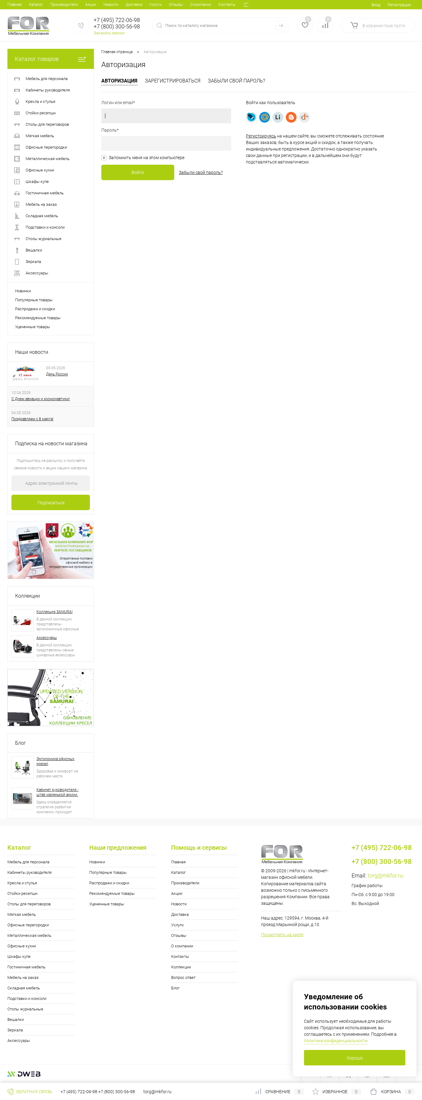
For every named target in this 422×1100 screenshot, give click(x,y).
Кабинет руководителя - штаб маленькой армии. (57, 792)
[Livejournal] (251, 117)
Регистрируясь (261, 135)
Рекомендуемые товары (38, 317)
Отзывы (176, 4)
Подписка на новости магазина (51, 443)
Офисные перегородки (28, 925)
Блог (20, 743)
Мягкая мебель (21, 914)
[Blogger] (291, 117)
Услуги (156, 4)
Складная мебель (23, 988)
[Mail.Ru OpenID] (264, 117)
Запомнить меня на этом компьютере (146, 157)
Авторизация (119, 81)
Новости (110, 4)
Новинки (23, 291)
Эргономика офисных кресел (55, 761)
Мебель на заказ (23, 977)
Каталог (36, 4)
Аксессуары (46, 638)
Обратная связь (33, 1091)
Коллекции (27, 596)
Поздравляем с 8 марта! (32, 419)
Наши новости (31, 352)
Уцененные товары (32, 326)
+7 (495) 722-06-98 (79, 1091)
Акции (90, 4)
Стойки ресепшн (22, 893)
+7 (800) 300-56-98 (116, 1091)
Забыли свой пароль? (236, 81)
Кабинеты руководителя (29, 872)
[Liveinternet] (277, 117)
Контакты (226, 4)
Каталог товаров (37, 59)
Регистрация (399, 4)
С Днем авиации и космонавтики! (40, 399)
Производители (64, 4)
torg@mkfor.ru (385, 875)
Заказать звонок (109, 33)
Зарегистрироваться (172, 81)
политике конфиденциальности (336, 1040)
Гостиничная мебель (26, 967)
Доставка (134, 4)
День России (57, 374)
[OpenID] (304, 117)
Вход (376, 4)
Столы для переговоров (29, 904)
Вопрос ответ (183, 977)
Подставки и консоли (26, 998)
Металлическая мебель (29, 935)
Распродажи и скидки (35, 309)
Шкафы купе (19, 956)
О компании (200, 4)
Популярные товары (34, 300)
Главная (14, 4)
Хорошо (355, 1058)
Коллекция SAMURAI (54, 612)
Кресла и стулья (22, 883)
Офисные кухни (21, 946)
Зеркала (15, 1030)
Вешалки (15, 1019)
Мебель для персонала (28, 862)
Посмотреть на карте (282, 934)
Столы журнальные (25, 1009)
